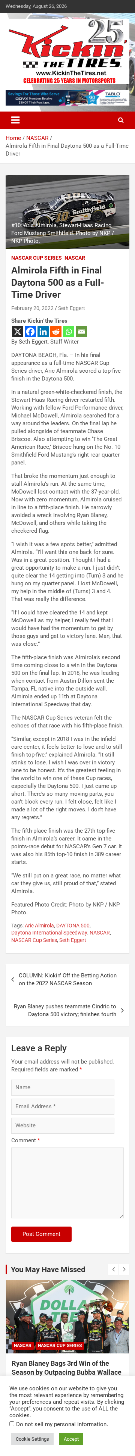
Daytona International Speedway (49, 933)
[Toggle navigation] (15, 120)
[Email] (81, 331)
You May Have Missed (48, 1269)
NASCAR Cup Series (36, 258)
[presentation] (113, 1269)
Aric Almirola (39, 926)
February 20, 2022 (32, 308)
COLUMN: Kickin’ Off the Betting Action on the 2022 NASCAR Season (68, 979)
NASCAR (74, 258)
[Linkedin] (43, 331)
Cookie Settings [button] (32, 1439)
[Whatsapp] (68, 331)
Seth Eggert (71, 308)
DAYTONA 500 (73, 926)
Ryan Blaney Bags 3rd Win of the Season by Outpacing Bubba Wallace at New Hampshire (67, 1372)
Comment (25, 1140)
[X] (17, 331)
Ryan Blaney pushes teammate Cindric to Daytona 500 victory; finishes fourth (65, 1010)
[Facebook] (30, 331)
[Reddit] (56, 331)
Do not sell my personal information (61, 1424)
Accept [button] (71, 1439)
